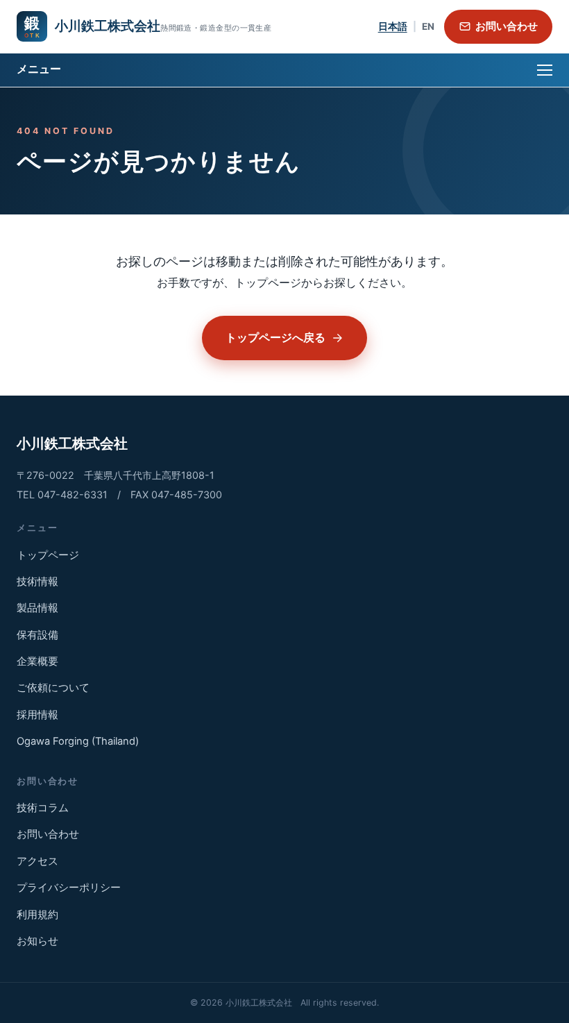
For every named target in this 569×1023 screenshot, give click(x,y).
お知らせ (37, 941)
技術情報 (37, 581)
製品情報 (37, 608)
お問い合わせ (506, 26)
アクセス (37, 861)
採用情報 (37, 715)
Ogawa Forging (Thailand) (78, 741)
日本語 (392, 26)
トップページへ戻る (275, 337)
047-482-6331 (72, 494)
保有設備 (37, 635)
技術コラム (43, 808)
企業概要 (37, 661)
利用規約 (37, 914)
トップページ (48, 555)
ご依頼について (53, 688)
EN (428, 26)
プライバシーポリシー (69, 887)
